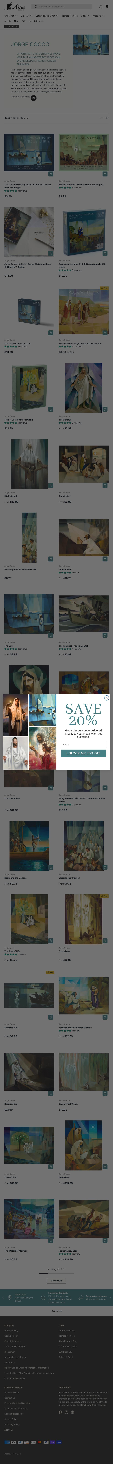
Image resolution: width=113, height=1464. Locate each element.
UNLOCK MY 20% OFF (83, 753)
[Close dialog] (106, 698)
